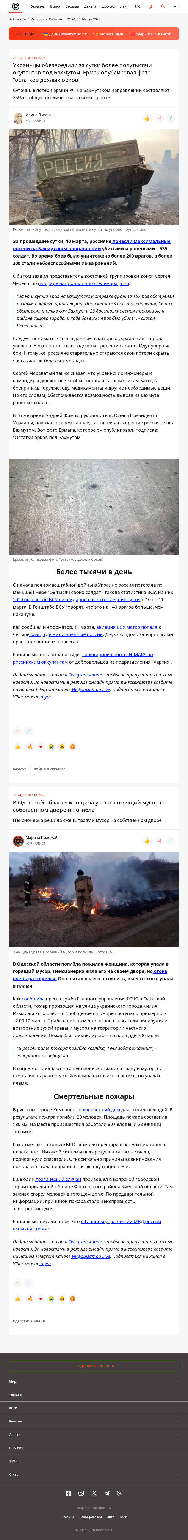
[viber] (119, 1493)
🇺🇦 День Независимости (65, 33)
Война (55, 6)
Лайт (124, 6)
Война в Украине (49, 769)
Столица (72, 6)
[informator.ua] (15, 6)
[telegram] (107, 1493)
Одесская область (29, 1321)
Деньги (90, 6)
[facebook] (68, 1493)
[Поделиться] (159, 118)
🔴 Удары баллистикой (150, 33)
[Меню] (176, 6)
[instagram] (81, 1493)
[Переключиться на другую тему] (150, 6)
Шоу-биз (108, 6)
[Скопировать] (170, 118)
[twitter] (94, 1493)
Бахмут (19, 769)
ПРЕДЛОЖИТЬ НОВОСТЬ (94, 1366)
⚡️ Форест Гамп (109, 33)
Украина (38, 6)
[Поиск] (163, 6)
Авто (110, 1517)
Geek (123, 1517)
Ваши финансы (91, 1517)
